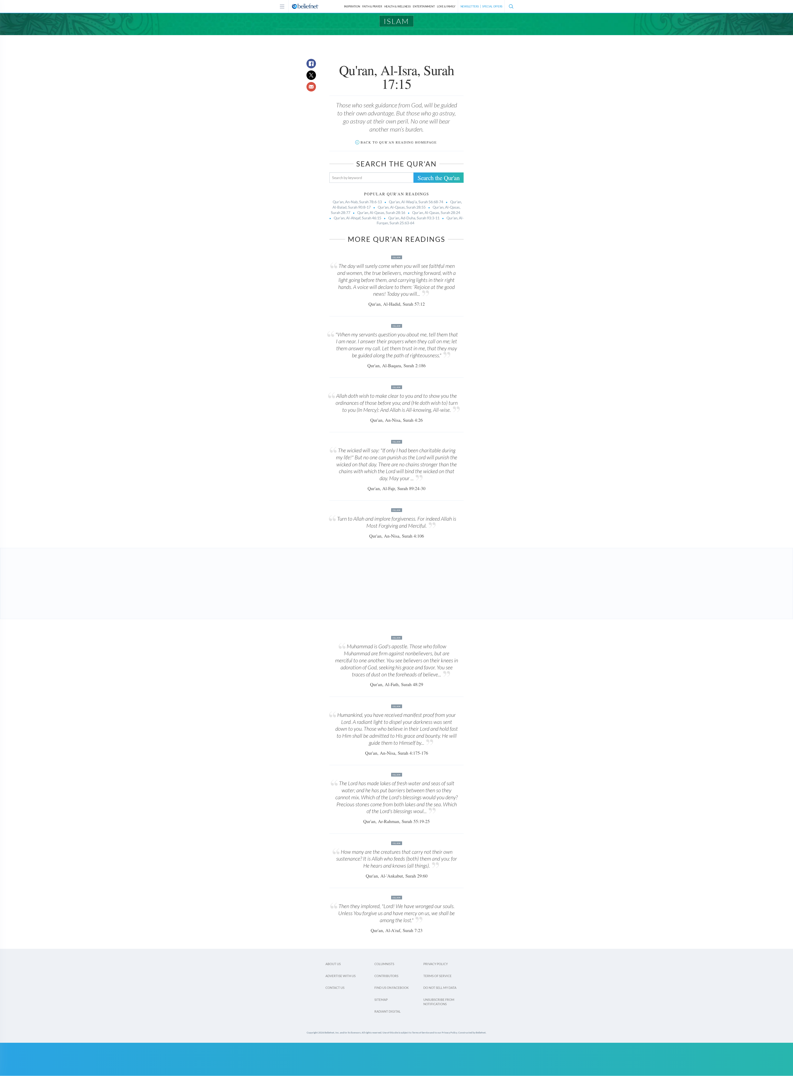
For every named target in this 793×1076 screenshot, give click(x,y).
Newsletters (470, 6)
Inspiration (352, 6)
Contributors (386, 976)
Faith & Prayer (372, 6)
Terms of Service (437, 976)
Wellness (397, 6)
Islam (396, 21)
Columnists (384, 964)
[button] (511, 6)
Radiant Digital (387, 1011)
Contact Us (334, 987)
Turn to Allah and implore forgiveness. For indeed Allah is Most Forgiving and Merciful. (396, 522)
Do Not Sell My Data (439, 987)
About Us (333, 964)
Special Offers (492, 6)
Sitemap (381, 999)
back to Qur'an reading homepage (399, 142)
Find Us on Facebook (391, 987)
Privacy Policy (435, 964)
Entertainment (424, 6)
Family (446, 6)
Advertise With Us (340, 976)
